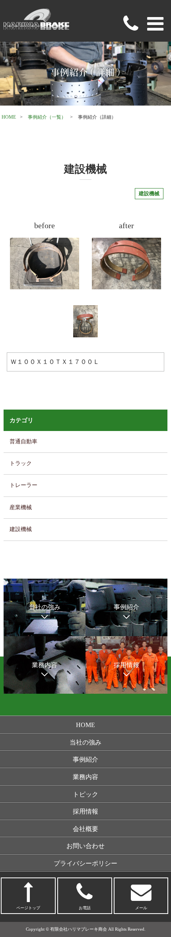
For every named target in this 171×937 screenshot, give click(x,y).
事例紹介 (85, 759)
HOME (9, 117)
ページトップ (28, 908)
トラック (21, 463)
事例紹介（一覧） (47, 117)
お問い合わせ (85, 846)
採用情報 (85, 811)
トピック (85, 794)
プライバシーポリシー (85, 863)
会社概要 (85, 828)
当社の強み (85, 742)
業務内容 (85, 776)
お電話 (85, 908)
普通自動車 (23, 441)
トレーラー (23, 485)
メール (141, 908)
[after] (126, 263)
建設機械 (21, 529)
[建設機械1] (85, 321)
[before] (44, 263)
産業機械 (21, 507)
